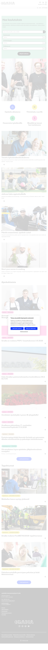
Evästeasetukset (24, 331)
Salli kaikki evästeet (17, 328)
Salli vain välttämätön (31, 328)
